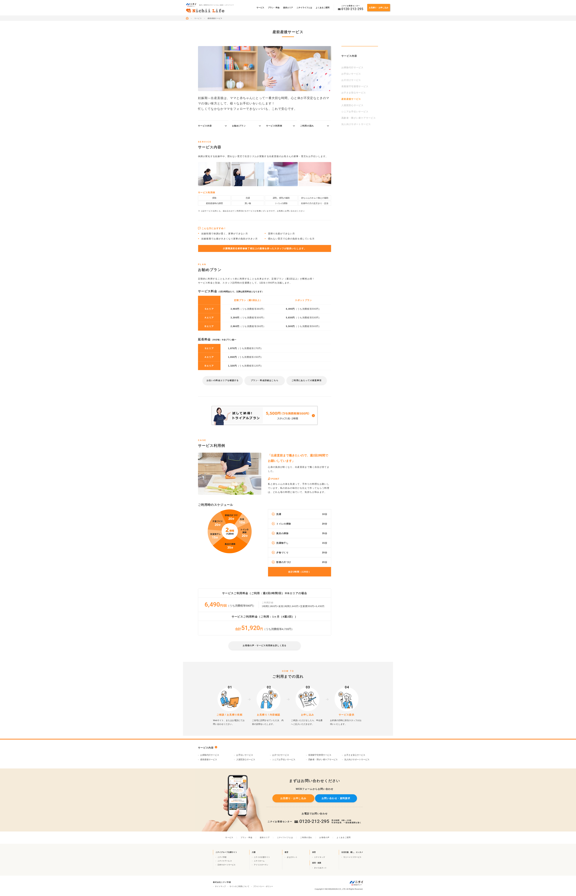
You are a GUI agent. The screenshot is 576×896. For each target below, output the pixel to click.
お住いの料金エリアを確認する (223, 380)
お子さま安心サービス (353, 92)
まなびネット (292, 857)
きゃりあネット (320, 868)
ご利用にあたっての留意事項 (307, 380)
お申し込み (378, 7)
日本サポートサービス (227, 865)
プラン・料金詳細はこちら (264, 380)
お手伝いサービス (351, 73)
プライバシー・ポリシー (263, 886)
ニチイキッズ (319, 857)
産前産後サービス (208, 759)
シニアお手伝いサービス (354, 111)
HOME (188, 18)
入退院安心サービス (352, 105)
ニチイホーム (259, 861)
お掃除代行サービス (352, 67)
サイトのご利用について (239, 886)
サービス (198, 18)
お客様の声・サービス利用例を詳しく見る (264, 645)
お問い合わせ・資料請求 (336, 798)
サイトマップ (220, 886)
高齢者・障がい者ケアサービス (358, 118)
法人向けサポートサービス (356, 124)
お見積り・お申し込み (293, 798)
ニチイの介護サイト (262, 857)
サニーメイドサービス (352, 857)
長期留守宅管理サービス (354, 86)
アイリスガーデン (261, 865)
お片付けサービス (351, 80)
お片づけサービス (280, 755)
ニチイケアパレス (225, 861)
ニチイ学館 (222, 857)
